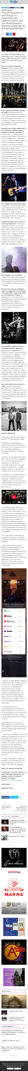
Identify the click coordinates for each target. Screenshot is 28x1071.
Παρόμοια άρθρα (5, 816)
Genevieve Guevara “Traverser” (11, 1005)
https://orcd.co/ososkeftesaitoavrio (11, 780)
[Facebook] (7, 34)
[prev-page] (2, 843)
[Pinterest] (14, 34)
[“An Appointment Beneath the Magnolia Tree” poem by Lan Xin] (5, 821)
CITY (2, 7)
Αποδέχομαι (10, 1068)
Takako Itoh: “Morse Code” (17, 836)
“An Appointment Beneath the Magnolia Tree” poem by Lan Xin (17, 822)
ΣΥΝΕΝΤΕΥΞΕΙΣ (17, 7)
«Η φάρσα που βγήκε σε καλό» (10, 1040)
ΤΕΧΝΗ (22, 7)
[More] (20, 797)
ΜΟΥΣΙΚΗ (12, 7)
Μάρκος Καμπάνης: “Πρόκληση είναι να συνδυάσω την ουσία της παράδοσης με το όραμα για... (13, 1048)
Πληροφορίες (18, 1068)
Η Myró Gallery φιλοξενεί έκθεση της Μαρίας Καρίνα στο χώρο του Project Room (21, 808)
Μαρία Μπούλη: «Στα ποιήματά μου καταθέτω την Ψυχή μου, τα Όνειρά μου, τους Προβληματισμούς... (13, 1032)
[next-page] (5, 843)
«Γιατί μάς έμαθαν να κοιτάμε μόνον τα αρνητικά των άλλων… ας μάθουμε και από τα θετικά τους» (17, 830)
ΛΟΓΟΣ (3, 823)
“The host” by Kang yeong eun (16, 1011)
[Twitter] (10, 34)
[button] (2, 2)
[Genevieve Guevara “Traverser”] (14, 1002)
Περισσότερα (15, 816)
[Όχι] (26, 1066)
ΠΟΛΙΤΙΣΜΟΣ (7, 7)
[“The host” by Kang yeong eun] (4, 1012)
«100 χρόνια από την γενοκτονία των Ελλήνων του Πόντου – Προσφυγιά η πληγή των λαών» (17, 1019)
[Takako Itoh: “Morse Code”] (5, 837)
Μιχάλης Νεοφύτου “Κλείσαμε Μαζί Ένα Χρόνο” (6, 807)
